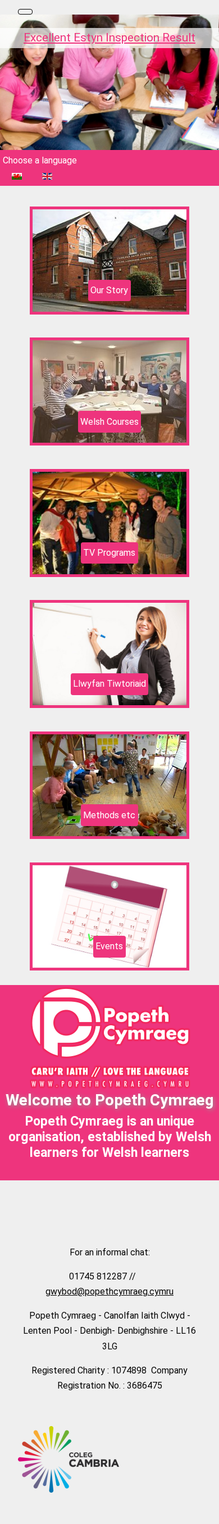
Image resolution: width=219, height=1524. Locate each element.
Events (109, 946)
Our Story (109, 290)
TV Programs (109, 552)
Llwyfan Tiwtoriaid (109, 683)
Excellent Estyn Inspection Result (109, 37)
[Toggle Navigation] (25, 12)
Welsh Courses (109, 421)
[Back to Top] (205, 1510)
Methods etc (109, 815)
